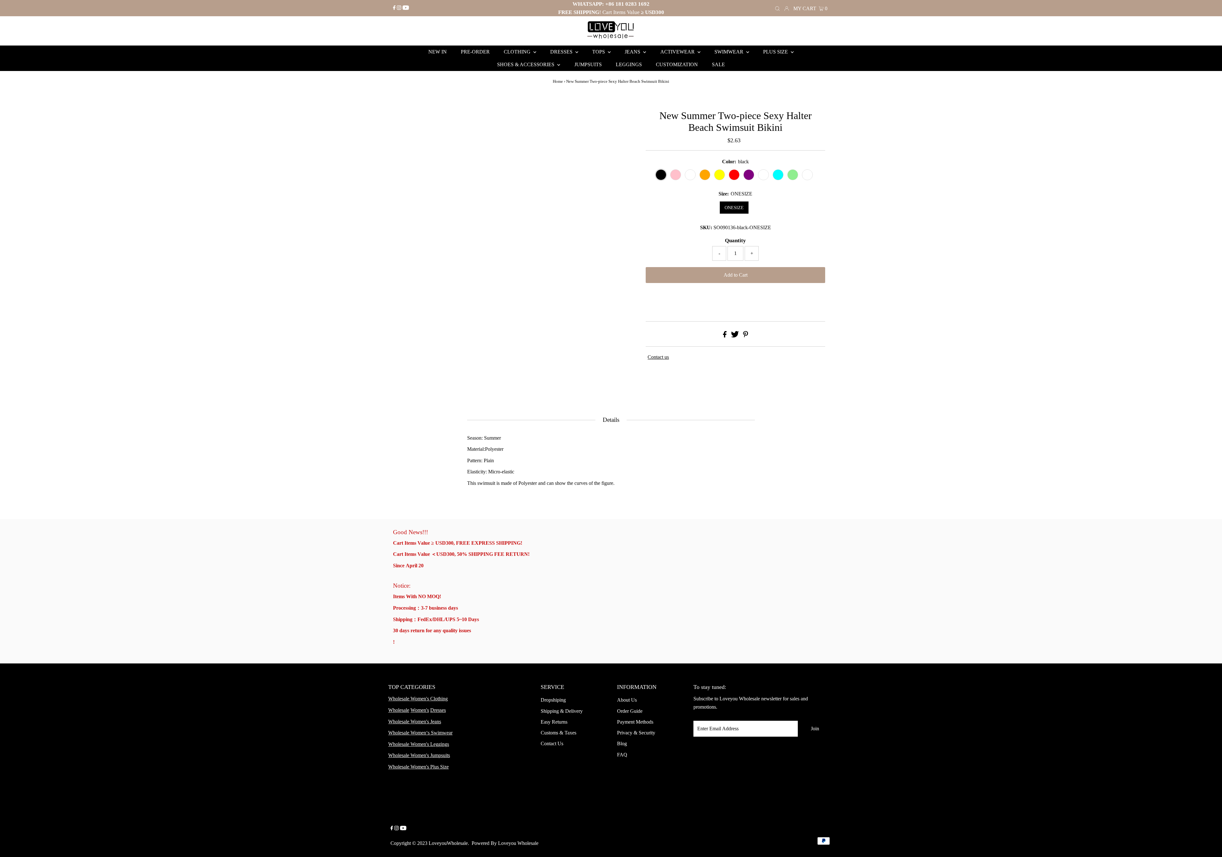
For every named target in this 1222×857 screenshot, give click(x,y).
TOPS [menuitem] (599, 51)
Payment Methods (635, 722)
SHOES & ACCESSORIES (526, 64)
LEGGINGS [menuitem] (629, 64)
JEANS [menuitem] (633, 51)
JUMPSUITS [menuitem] (588, 64)
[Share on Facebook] (725, 335)
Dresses (438, 710)
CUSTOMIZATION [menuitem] (677, 64)
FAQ (622, 754)
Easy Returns (554, 722)
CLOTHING (518, 51)
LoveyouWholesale (448, 843)
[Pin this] (745, 335)
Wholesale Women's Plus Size (418, 766)
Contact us (658, 357)
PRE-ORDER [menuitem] (475, 51)
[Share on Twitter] (735, 335)
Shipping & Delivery (562, 711)
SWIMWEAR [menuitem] (729, 51)
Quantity (735, 240)
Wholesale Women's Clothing (418, 698)
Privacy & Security (636, 732)
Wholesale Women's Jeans (414, 721)
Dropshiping (553, 700)
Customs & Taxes (558, 732)
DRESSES (562, 51)
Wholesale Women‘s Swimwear (420, 732)
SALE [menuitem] (718, 64)
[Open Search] (777, 8)
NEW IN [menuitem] (437, 51)
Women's (420, 710)
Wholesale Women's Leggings (418, 744)
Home (558, 81)
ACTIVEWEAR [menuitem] (678, 51)
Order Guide (630, 711)
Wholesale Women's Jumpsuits (419, 755)
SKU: (706, 227)
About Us (627, 700)
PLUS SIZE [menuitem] (776, 51)
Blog (622, 743)
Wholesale (398, 710)
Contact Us (552, 743)
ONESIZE (734, 207)
